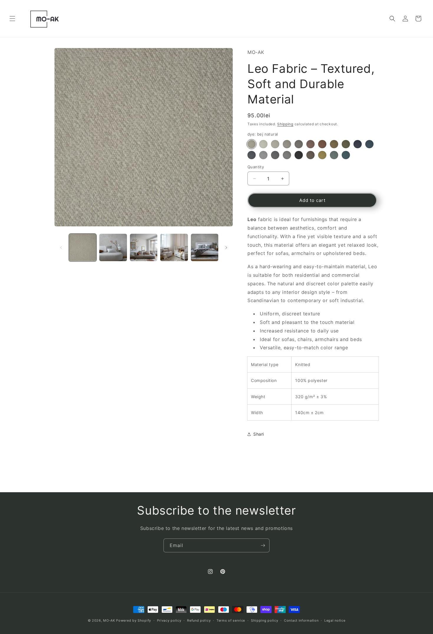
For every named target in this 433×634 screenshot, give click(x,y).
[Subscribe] (262, 545)
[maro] (310, 155)
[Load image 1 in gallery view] (82, 247)
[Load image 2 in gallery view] (113, 247)
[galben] (322, 155)
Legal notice (334, 620)
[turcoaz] (346, 155)
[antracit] (251, 155)
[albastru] (369, 144)
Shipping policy (264, 620)
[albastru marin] (334, 155)
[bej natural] (251, 144)
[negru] (299, 155)
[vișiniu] (310, 144)
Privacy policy (169, 620)
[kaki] (346, 144)
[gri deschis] (263, 155)
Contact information (301, 620)
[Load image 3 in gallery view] (143, 247)
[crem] (263, 144)
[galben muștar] (334, 144)
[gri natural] (287, 155)
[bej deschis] (275, 144)
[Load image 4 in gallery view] (174, 247)
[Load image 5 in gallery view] (204, 247)
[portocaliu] (322, 144)
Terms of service (230, 620)
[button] (12, 18)
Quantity (255, 166)
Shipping (285, 124)
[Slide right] (226, 247)
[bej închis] (287, 144)
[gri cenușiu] (299, 144)
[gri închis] (275, 155)
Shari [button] (258, 434)
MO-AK (109, 620)
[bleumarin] (357, 144)
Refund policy (199, 620)
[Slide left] (60, 247)
